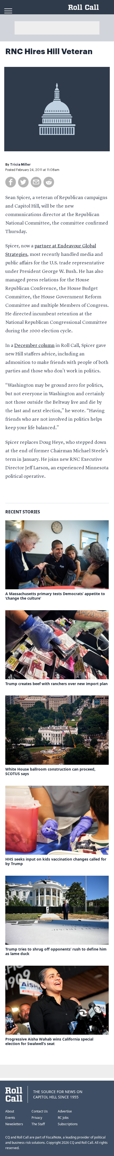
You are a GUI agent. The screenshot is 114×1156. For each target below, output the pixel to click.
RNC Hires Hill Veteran (49, 51)
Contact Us (40, 1111)
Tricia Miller (20, 164)
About (9, 1111)
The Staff (38, 1124)
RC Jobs (63, 1117)
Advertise (65, 1111)
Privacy (37, 1117)
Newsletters (14, 1124)
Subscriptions (68, 1124)
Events (10, 1117)
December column (34, 345)
